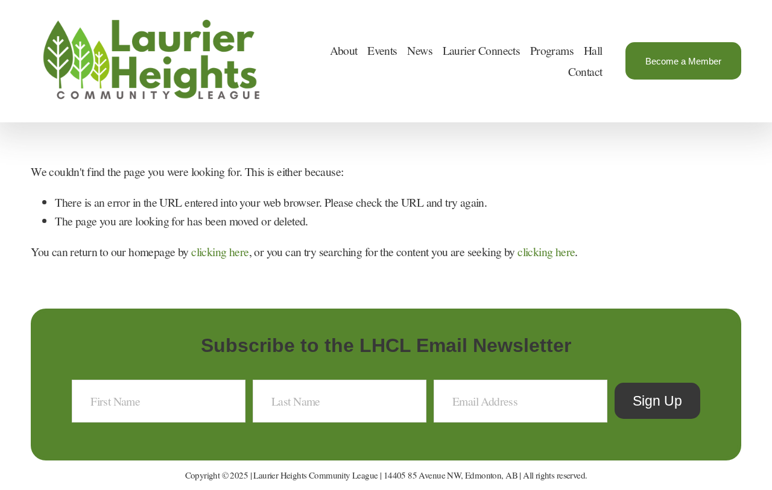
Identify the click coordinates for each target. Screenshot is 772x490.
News (419, 50)
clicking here (219, 251)
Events (382, 50)
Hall (593, 50)
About (344, 50)
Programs (552, 50)
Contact (585, 71)
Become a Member (683, 61)
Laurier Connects (481, 50)
